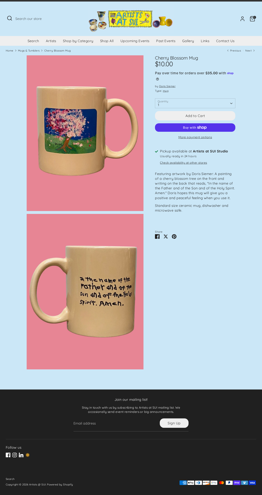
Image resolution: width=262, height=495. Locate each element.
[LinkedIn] (21, 455)
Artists (51, 41)
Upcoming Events (134, 41)
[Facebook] (8, 455)
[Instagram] (14, 455)
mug (165, 90)
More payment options (195, 137)
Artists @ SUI (37, 484)
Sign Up (174, 423)
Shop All (107, 41)
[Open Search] (9, 18)
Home (9, 50)
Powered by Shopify (60, 484)
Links (205, 41)
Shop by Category (78, 41)
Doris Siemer (167, 86)
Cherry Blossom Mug (57, 50)
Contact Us (225, 41)
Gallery (188, 41)
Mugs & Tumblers (29, 50)
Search (33, 41)
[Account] (242, 19)
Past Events (165, 41)
